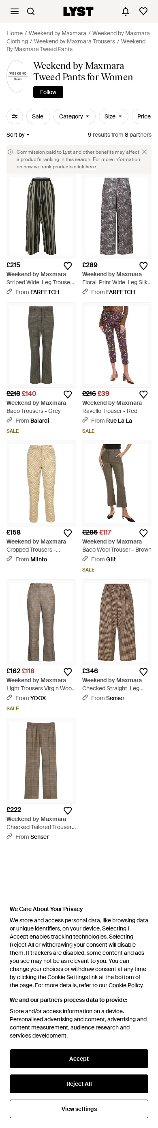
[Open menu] (15, 11)
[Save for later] (68, 266)
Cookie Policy (125, 985)
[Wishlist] (143, 11)
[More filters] (14, 116)
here (90, 166)
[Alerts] (125, 11)
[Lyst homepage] (78, 11)
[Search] (30, 11)
